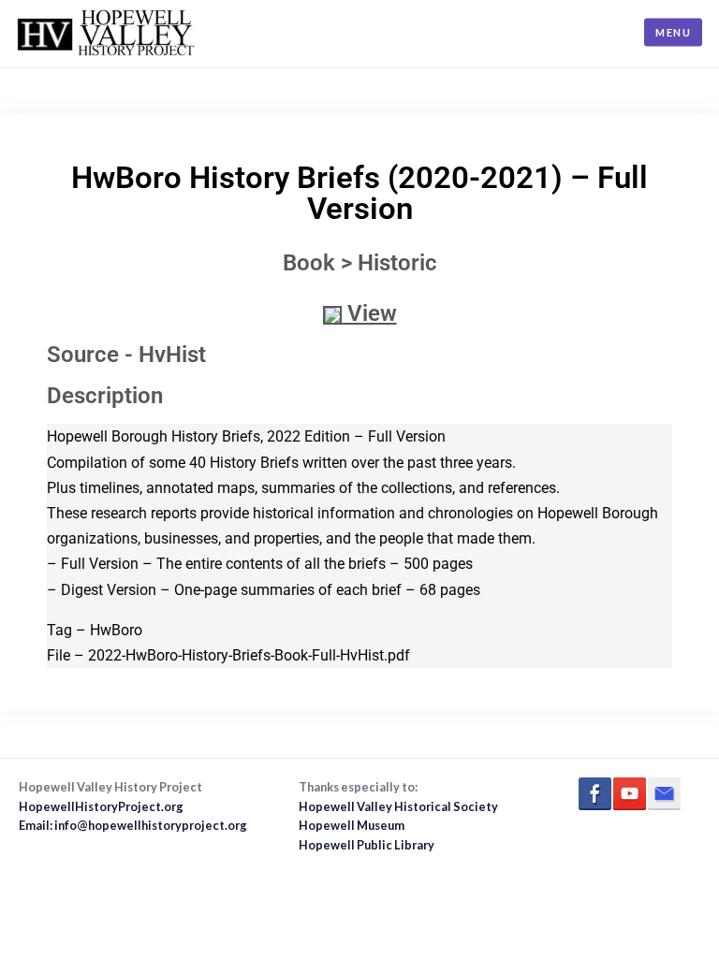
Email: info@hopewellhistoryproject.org (133, 825)
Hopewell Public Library (366, 844)
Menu (673, 32)
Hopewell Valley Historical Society (398, 806)
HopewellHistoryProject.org (101, 806)
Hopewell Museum (351, 825)
